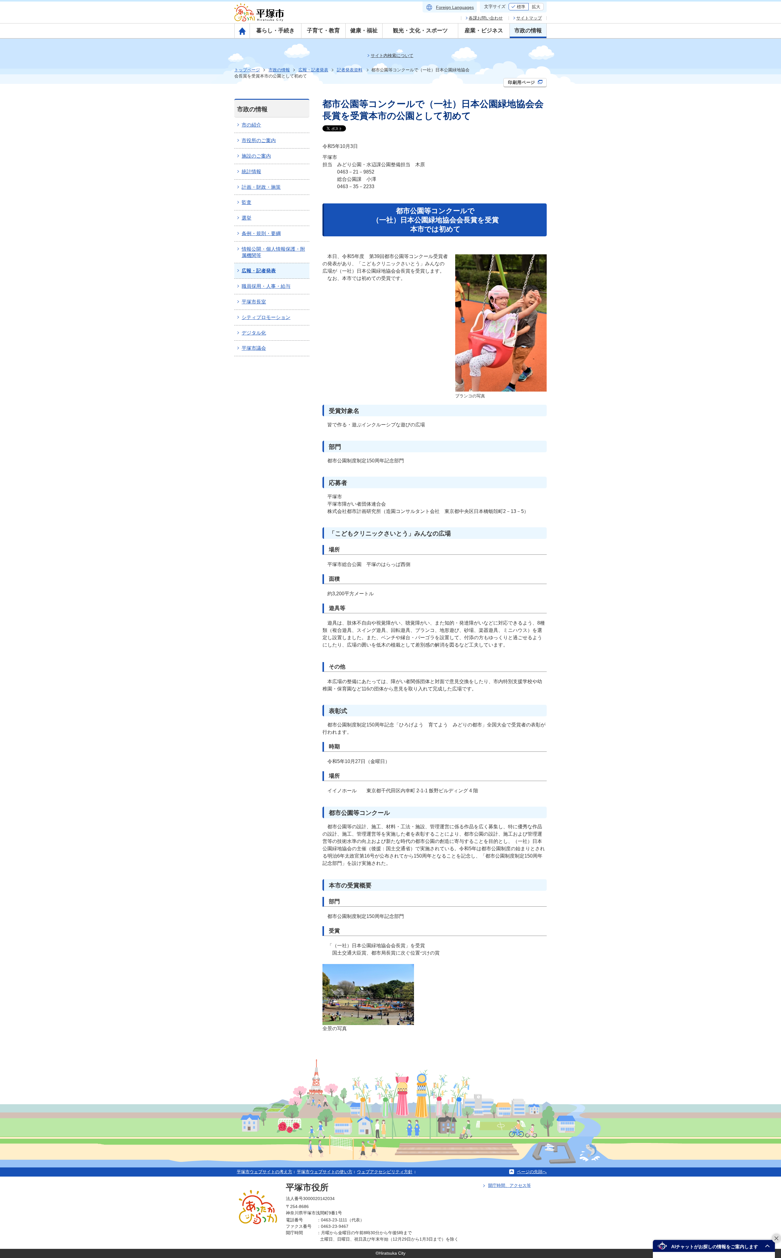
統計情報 (251, 171)
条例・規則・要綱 (261, 233)
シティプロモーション (266, 317)
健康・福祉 (364, 30)
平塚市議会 (254, 348)
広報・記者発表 (313, 69)
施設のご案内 (256, 156)
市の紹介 (251, 124)
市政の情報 (528, 30)
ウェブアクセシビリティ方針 (384, 1171)
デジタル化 (254, 332)
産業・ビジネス (484, 30)
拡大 (536, 6)
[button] (714, 1246)
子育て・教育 (323, 30)
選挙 (246, 217)
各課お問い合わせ (486, 18)
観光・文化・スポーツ (420, 30)
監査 (246, 202)
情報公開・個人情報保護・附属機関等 (273, 252)
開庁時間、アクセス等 (509, 1185)
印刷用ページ (522, 82)
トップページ (247, 69)
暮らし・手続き (275, 30)
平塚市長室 (254, 301)
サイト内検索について (392, 55)
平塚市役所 (307, 1187)
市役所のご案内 (259, 140)
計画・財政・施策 (261, 187)
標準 (521, 6)
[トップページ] (242, 30)
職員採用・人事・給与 (266, 286)
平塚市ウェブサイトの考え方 (264, 1171)
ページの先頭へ (532, 1171)
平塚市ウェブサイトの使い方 (324, 1171)
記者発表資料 (349, 69)
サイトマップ (529, 18)
